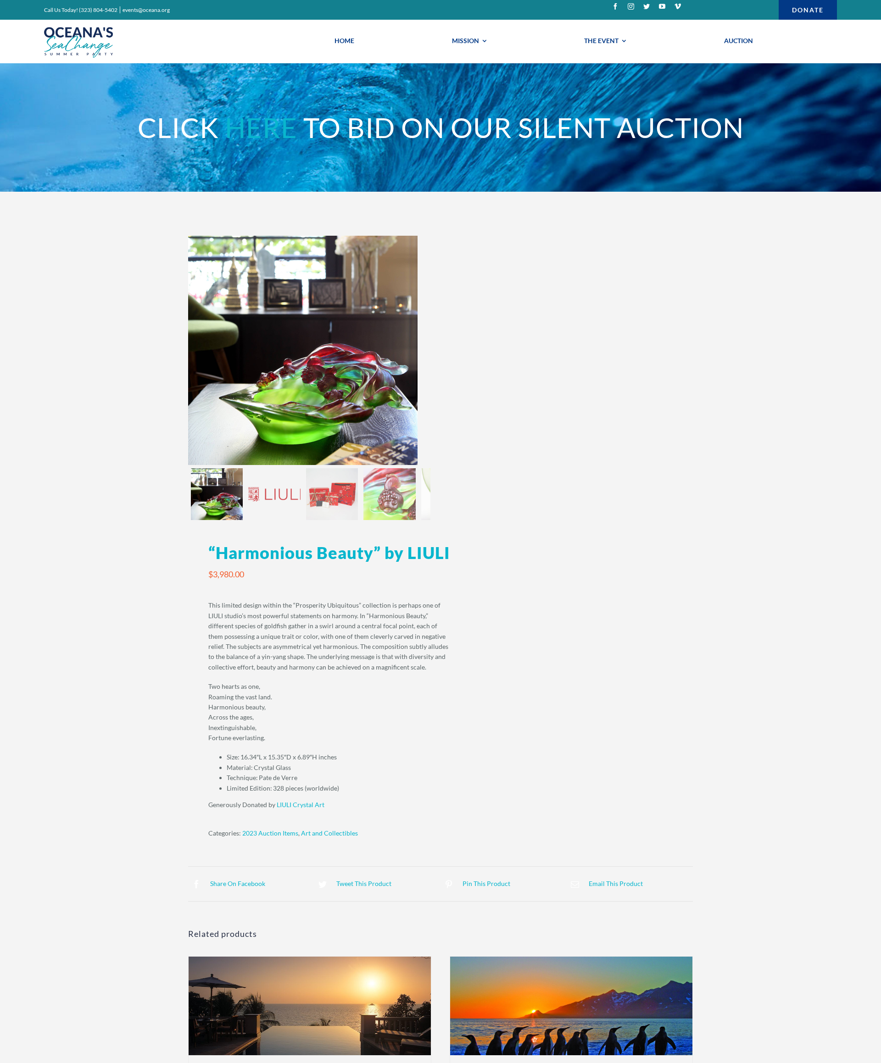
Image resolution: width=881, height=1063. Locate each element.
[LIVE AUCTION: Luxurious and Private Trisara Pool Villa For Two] (310, 1006)
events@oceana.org (146, 9)
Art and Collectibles (329, 833)
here (261, 127)
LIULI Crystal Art (300, 804)
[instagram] (631, 6)
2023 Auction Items (270, 833)
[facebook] (615, 6)
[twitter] (646, 6)
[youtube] (662, 6)
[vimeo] (678, 6)
